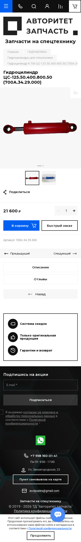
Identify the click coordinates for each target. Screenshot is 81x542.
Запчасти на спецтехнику (40, 41)
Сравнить (75, 92)
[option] (40, 127)
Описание (40, 267)
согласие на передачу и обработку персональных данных (31, 414)
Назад (40, 294)
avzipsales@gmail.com (44, 490)
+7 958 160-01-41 (43, 456)
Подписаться (40, 400)
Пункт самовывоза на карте (41, 479)
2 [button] (43, 165)
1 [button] (39, 165)
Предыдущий (20, 253)
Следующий (62, 253)
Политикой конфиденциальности (50, 528)
